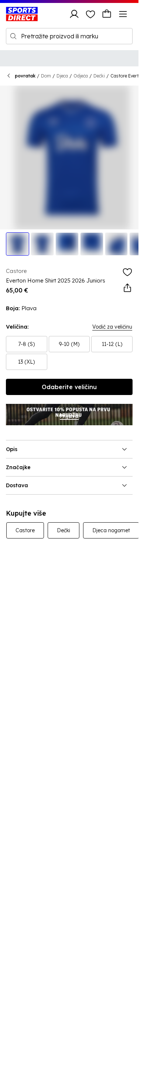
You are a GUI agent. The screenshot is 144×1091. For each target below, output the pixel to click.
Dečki (99, 76)
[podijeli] (127, 288)
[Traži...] (13, 36)
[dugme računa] (74, 14)
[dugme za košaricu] (107, 14)
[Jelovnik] (123, 14)
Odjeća (80, 76)
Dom (46, 76)
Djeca (62, 76)
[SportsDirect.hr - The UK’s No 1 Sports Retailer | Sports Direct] (22, 14)
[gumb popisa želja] (90, 14)
